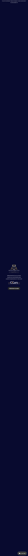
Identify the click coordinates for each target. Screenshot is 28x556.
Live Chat (23, 553)
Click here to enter (14, 288)
